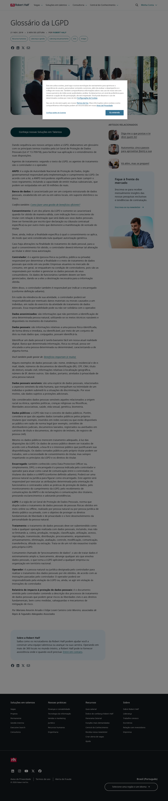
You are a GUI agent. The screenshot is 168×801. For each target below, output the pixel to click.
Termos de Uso (82, 103)
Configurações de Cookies (87, 98)
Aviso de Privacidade (105, 106)
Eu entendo (114, 113)
